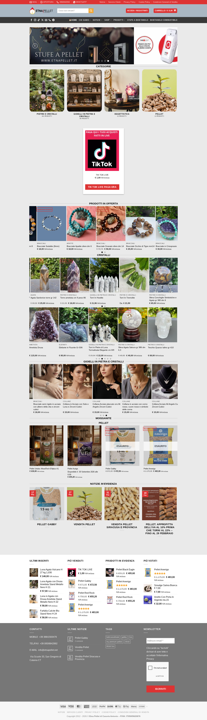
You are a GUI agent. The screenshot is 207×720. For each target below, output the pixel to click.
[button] (165, 10)
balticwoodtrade (112, 637)
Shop (107, 20)
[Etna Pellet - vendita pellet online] (41, 10)
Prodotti (118, 20)
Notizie (102, 2)
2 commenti (81, 641)
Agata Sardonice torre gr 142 (96, 298)
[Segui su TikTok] (39, 20)
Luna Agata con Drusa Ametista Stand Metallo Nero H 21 (98, 348)
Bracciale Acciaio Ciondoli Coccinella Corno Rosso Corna (128, 405)
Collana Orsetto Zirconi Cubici (38, 404)
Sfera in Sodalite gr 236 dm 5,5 (38, 298)
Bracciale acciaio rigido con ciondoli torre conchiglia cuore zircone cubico (157, 406)
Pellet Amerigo (149, 469)
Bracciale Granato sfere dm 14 (123, 246)
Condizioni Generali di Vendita (165, 2)
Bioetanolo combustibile (163, 20)
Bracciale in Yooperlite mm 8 (33, 246)
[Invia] (91, 10)
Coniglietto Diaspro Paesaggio (127, 347)
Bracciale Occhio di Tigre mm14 (154, 246)
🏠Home (73, 20)
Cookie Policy (144, 2)
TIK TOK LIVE (102, 175)
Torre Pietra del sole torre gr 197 (68, 298)
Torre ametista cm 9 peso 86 (125, 298)
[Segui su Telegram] (53, 20)
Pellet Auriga (73, 469)
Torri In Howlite (149, 298)
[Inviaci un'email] (46, 20)
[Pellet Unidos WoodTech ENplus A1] (46, 445)
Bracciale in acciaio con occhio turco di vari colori (98, 405)
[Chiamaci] (50, 20)
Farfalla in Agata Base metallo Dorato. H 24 (157, 348)
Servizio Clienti (114, 2)
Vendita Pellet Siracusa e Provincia (122, 526)
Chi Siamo (84, 20)
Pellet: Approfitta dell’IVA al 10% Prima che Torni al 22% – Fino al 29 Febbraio (159, 529)
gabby (124, 637)
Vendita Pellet (84, 524)
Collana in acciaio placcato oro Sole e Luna (68, 405)
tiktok (127, 642)
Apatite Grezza (61, 347)
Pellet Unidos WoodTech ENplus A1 (44, 469)
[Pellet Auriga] (84, 445)
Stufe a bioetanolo (137, 20)
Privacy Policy (129, 2)
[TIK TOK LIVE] (102, 150)
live (130, 637)
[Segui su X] (42, 20)
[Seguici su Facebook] (31, 20)
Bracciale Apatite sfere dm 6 (92, 246)
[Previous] (35, 46)
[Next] (171, 46)
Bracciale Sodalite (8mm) (62, 246)
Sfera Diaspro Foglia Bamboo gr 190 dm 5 (39, 348)
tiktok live (110, 646)
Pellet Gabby (111, 469)
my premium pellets (114, 642)
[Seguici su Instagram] (35, 20)
